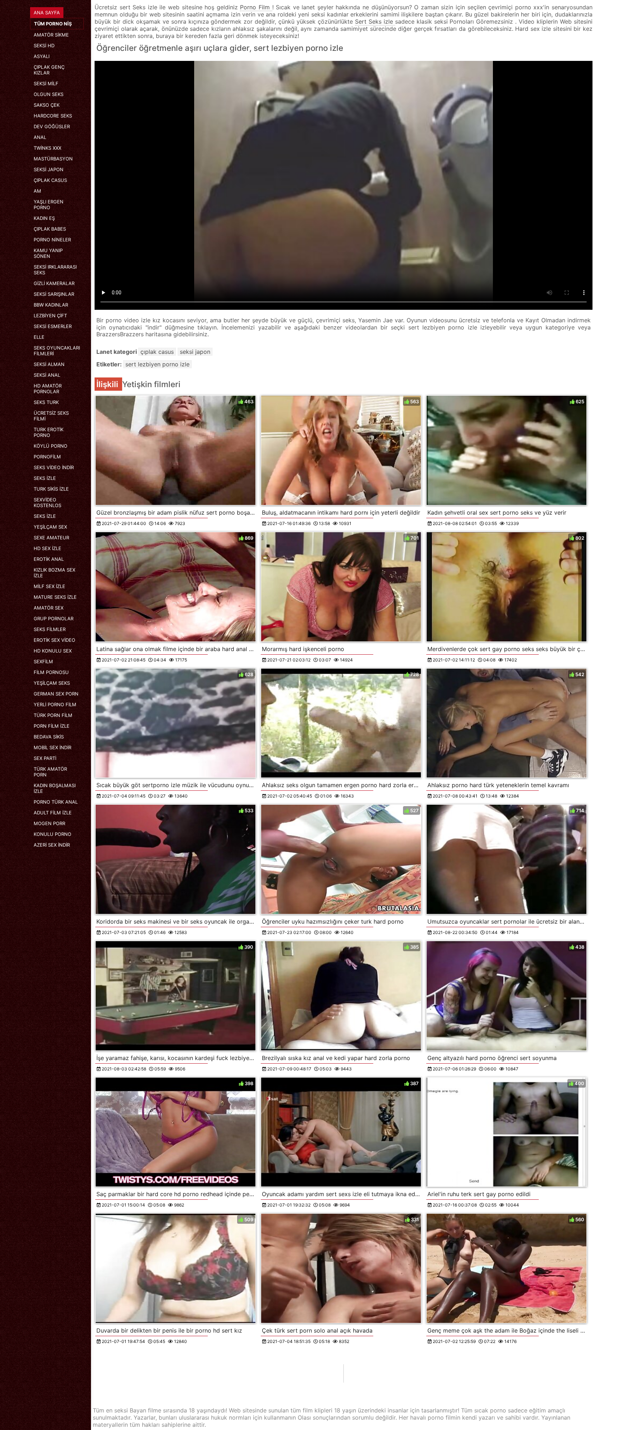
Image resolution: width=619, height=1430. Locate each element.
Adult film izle (53, 812)
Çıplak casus (50, 180)
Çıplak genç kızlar (49, 70)
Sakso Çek (46, 105)
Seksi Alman (49, 364)
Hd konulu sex (53, 651)
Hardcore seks (53, 116)
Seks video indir (54, 467)
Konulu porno (52, 834)
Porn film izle (51, 726)
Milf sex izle (49, 586)
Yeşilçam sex (50, 527)
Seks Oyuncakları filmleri (57, 350)
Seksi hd (44, 45)
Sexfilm (43, 661)
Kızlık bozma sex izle (54, 572)
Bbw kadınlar (51, 305)
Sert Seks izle (375, 21)
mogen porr (49, 823)
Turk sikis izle (51, 489)
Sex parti (45, 758)
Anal (40, 137)
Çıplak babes (50, 229)
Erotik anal (49, 559)
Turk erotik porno (48, 432)
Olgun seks (48, 94)
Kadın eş (44, 218)
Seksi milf (46, 83)
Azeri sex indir (52, 845)
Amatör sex (48, 608)
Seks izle (45, 478)
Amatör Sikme (51, 35)
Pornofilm (47, 456)
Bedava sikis (49, 737)
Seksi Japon (48, 169)
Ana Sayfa (47, 12)
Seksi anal (47, 375)
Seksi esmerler (53, 326)
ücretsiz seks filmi (51, 416)
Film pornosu (51, 672)
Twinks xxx (47, 148)
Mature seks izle (55, 597)
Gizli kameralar (54, 283)
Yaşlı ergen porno (48, 204)
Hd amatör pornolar (48, 388)
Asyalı (41, 56)
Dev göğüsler (52, 126)
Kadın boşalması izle (55, 788)
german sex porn (56, 694)
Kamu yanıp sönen (48, 253)
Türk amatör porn (50, 771)
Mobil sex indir (52, 747)
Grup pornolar (53, 618)
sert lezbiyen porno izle (157, 364)
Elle (39, 337)
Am (37, 191)
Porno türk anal (56, 802)
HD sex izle (47, 548)
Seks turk (46, 402)
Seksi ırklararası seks (55, 269)
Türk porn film (53, 715)
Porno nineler (52, 239)
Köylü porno (50, 446)
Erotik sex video (54, 640)
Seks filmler (50, 629)
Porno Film (256, 7)
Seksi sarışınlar (54, 294)
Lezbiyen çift (50, 315)
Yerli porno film (55, 704)
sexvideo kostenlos (47, 502)
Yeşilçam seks (52, 683)
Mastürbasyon (53, 159)
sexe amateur (51, 537)
